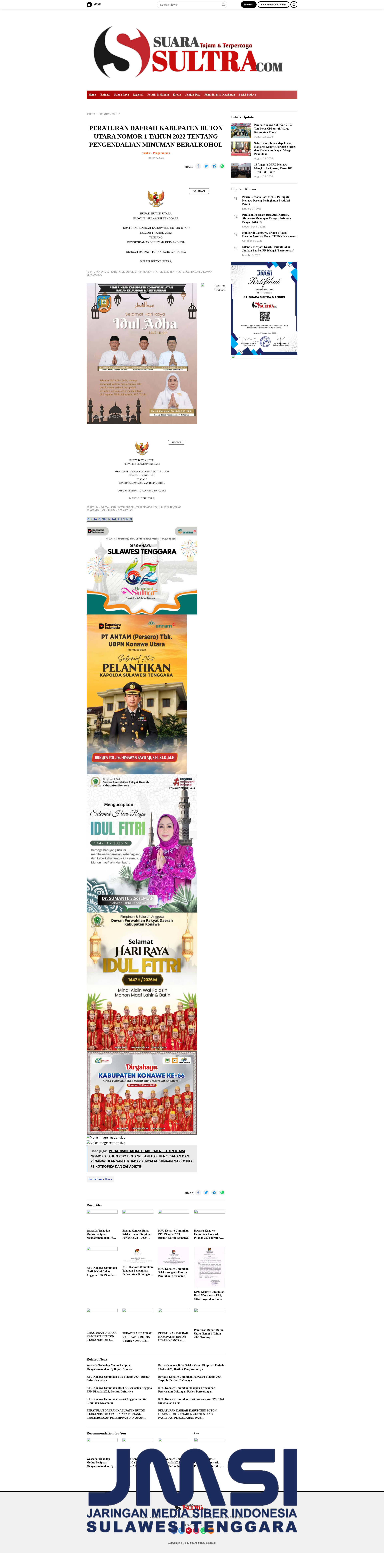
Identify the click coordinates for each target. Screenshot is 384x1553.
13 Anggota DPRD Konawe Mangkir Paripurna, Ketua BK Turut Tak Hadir (273, 168)
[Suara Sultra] (192, 49)
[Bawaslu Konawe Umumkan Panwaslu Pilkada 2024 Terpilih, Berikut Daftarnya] (209, 1218)
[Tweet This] (206, 166)
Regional (138, 94)
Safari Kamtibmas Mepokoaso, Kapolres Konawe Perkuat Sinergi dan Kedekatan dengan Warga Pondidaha (275, 149)
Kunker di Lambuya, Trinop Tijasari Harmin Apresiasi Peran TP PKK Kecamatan (269, 234)
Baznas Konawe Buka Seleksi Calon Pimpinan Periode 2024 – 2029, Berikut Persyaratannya (136, 1234)
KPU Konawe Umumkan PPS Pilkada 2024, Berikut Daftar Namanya (173, 1234)
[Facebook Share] (198, 166)
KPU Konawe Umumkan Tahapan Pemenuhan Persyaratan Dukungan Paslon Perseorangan (137, 1271)
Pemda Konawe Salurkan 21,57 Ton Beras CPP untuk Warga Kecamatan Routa (273, 128)
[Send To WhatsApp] (222, 166)
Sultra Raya (121, 94)
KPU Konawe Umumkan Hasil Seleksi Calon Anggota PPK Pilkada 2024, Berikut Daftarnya (102, 1271)
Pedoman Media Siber (273, 4)
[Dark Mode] (293, 4)
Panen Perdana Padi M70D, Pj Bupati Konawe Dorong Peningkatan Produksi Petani (266, 200)
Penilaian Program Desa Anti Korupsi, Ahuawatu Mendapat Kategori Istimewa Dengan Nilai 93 (266, 218)
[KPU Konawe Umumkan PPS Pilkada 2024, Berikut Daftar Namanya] (173, 1218)
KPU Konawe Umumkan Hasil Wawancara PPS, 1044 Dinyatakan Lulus (209, 1295)
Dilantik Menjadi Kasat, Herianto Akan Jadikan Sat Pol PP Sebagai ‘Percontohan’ (268, 248)
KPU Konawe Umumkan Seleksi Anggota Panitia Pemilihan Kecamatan (173, 1272)
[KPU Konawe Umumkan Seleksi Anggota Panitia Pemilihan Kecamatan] (173, 1256)
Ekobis (177, 94)
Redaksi (248, 4)
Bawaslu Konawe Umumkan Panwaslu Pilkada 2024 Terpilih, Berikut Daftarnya (207, 1234)
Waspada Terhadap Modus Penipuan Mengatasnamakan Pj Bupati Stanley (100, 1234)
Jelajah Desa (192, 94)
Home (92, 94)
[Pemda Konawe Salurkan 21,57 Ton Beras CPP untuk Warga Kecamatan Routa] (241, 130)
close (196, 1433)
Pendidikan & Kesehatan (219, 94)
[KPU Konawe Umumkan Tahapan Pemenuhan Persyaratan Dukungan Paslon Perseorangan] (137, 1255)
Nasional (105, 94)
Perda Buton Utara (100, 1179)
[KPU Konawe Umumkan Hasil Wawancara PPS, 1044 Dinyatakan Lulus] (209, 1267)
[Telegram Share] (214, 166)
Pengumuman (161, 153)
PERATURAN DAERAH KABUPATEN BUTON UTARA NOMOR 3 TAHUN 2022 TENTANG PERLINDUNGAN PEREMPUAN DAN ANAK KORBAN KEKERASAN (102, 1336)
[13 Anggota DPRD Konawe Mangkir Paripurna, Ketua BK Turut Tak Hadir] (241, 170)
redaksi (146, 153)
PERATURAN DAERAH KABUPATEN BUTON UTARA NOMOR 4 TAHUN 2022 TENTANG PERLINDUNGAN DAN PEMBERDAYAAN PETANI (173, 1337)
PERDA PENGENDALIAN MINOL (110, 519)
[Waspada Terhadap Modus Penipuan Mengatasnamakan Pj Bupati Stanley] (102, 1218)
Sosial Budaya (247, 94)
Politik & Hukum (158, 94)
